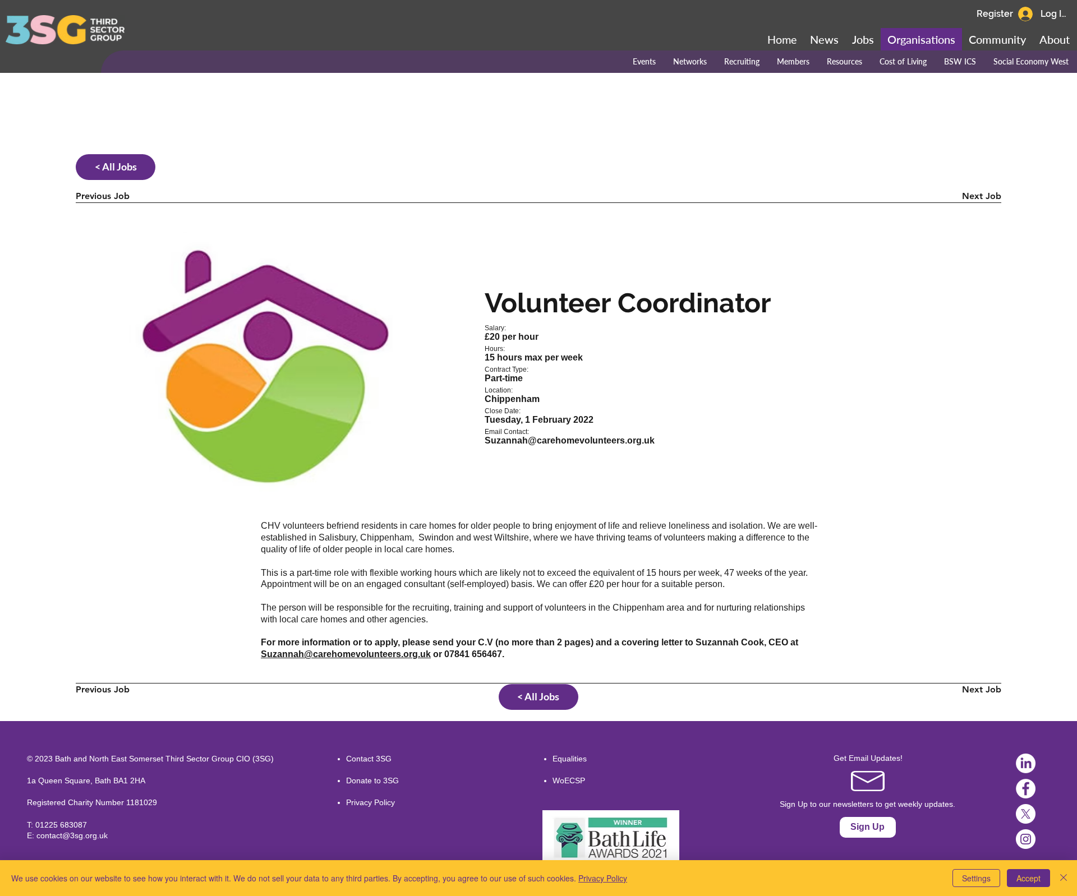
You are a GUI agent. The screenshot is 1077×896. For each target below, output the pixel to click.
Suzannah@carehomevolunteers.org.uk (570, 440)
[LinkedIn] (1025, 763)
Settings (976, 878)
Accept (1028, 878)
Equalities (570, 758)
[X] (1025, 814)
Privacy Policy (370, 802)
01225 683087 (61, 824)
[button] (997, 39)
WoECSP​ (569, 780)
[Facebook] (1025, 788)
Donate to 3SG (372, 780)
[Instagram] (1025, 839)
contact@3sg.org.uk (72, 835)
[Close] (1063, 878)
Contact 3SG (369, 758)
